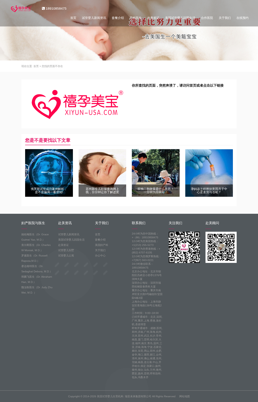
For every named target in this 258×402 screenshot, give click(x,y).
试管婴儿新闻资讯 (94, 17)
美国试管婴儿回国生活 (180, 17)
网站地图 (184, 396)
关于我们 (225, 17)
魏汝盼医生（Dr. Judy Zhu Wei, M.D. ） (37, 290)
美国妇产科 (101, 244)
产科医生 (136, 17)
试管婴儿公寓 (66, 255)
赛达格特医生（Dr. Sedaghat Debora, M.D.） (36, 269)
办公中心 (100, 255)
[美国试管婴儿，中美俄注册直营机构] (20, 8)
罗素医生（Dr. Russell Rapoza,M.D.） (34, 258)
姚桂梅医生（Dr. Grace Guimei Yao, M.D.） (35, 237)
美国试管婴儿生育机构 (110, 396)
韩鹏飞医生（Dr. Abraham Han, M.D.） (36, 279)
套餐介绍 (118, 17)
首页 (73, 17)
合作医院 (207, 17)
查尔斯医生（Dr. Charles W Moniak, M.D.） (36, 247)
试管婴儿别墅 (66, 250)
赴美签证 (153, 17)
